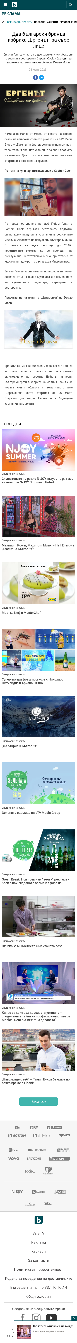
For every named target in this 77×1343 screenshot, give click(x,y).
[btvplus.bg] (13, 1150)
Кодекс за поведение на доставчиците (38, 1278)
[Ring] (63, 1135)
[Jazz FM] (60, 1192)
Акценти (52, 22)
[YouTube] (51, 1316)
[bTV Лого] (39, 1220)
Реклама (11, 14)
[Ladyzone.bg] (34, 1158)
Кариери (38, 1251)
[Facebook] (23, 1316)
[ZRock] (48, 1203)
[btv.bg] (17, 1127)
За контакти (38, 1260)
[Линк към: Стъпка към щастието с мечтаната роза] (38, 928)
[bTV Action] (16, 1135)
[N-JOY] (17, 1192)
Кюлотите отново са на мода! (53, 1326)
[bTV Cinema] (54, 1127)
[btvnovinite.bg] (37, 1150)
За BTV (38, 1233)
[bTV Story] (41, 1135)
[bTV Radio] (39, 1192)
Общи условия (38, 1296)
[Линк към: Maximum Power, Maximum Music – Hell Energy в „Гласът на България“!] (38, 528)
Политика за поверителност (38, 1269)
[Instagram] (36, 1316)
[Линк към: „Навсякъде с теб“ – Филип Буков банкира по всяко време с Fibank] (38, 1061)
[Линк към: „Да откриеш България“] (38, 728)
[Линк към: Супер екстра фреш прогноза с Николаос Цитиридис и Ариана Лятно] (38, 661)
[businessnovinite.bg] (63, 1150)
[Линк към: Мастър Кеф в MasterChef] (38, 594)
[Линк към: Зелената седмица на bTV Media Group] (38, 794)
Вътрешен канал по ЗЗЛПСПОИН (38, 1287)
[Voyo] (13, 1158)
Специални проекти (19, 22)
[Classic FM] (30, 1203)
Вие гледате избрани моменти (48, 1331)
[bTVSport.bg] (59, 1158)
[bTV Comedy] (33, 1127)
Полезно (39, 22)
